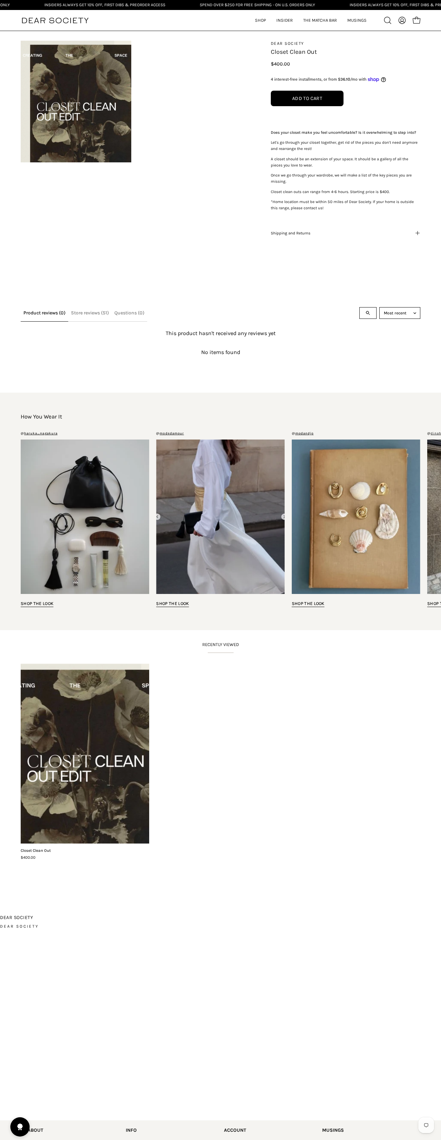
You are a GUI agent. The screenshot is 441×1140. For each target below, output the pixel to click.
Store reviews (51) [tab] (90, 313)
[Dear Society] (55, 20)
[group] (220, 520)
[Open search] (368, 313)
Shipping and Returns (290, 233)
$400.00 (28, 858)
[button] (284, 20)
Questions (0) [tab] (129, 313)
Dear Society (287, 43)
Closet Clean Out (36, 851)
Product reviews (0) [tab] (44, 313)
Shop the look (37, 603)
